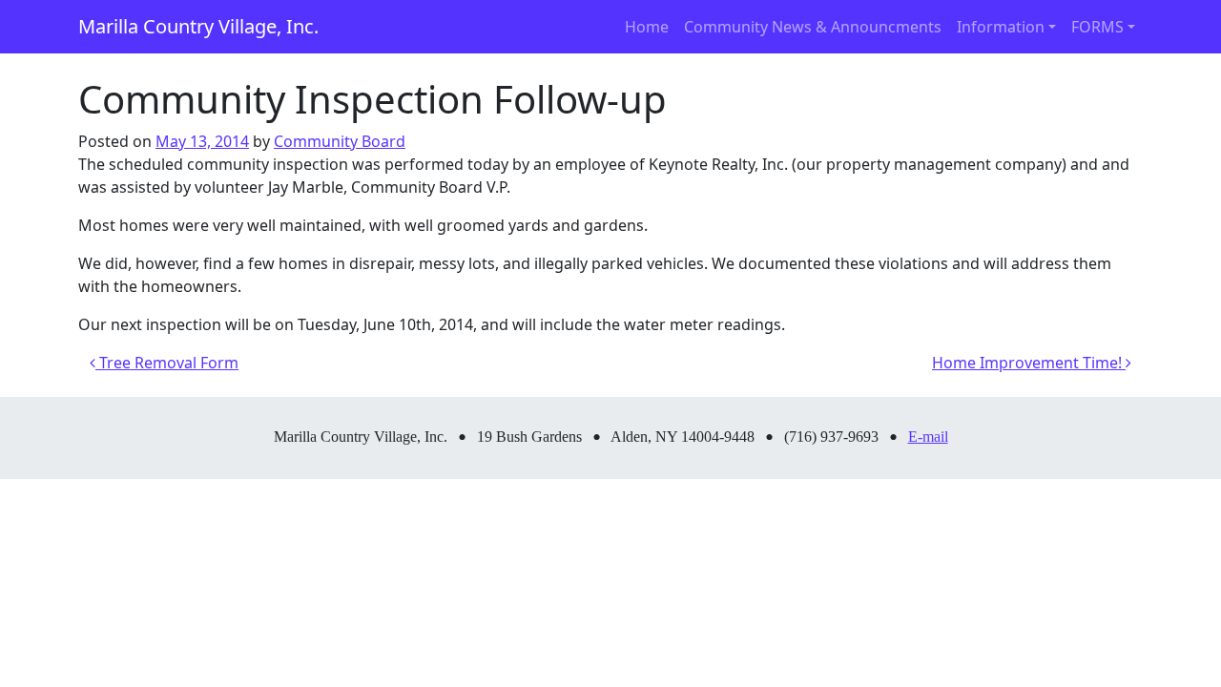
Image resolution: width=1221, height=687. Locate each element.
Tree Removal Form (166, 362)
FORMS (1097, 26)
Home (647, 26)
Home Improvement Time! (1029, 362)
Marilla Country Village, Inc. (198, 26)
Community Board (339, 141)
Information (1001, 26)
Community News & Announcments (813, 26)
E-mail (928, 436)
